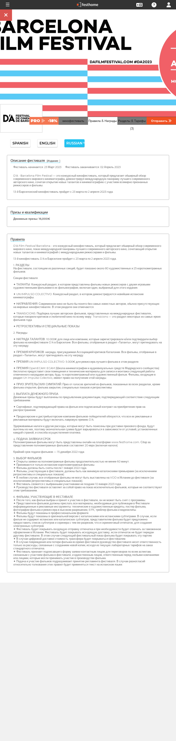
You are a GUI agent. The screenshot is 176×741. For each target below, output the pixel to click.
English (47, 143)
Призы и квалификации (29, 212)
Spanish (20, 143)
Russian (75, 143)
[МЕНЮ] (7, 4)
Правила (18, 239)
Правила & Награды (102, 121)
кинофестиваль (73, 121)
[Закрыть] (6, 15)
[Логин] (169, 4)
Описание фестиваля (35, 161)
